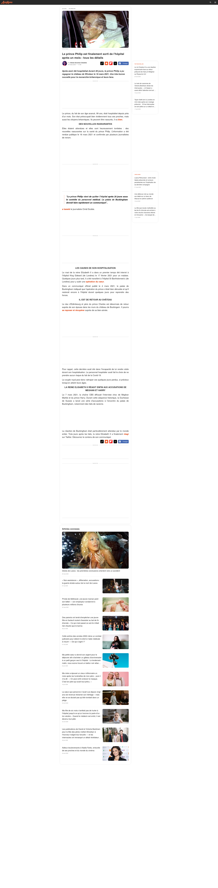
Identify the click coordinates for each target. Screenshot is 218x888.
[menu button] (215, 2)
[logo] (6, 2)
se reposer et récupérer (73, 310)
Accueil (64, 8)
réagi (126, 433)
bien (120, 119)
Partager (125, 63)
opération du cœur (95, 281)
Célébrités (72, 8)
